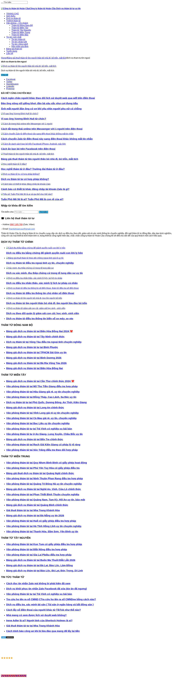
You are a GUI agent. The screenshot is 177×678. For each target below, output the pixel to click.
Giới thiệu (10, 16)
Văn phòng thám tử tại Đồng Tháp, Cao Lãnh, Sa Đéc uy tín (41, 397)
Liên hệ (9, 53)
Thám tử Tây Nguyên (21, 30)
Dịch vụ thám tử (13, 18)
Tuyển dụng (11, 51)
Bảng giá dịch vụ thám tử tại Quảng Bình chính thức (37, 505)
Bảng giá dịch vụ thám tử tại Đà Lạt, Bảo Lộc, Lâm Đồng (39, 565)
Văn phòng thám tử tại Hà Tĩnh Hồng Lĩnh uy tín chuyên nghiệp (43, 526)
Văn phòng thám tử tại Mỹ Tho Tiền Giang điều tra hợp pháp (42, 386)
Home (4, 58)
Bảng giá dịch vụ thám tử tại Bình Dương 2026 (33, 357)
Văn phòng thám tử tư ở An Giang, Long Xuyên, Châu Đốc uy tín (44, 434)
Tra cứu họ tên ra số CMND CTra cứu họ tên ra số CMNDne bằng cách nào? (51, 599)
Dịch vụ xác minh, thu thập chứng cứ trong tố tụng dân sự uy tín (44, 273)
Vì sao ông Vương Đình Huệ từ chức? (23, 118)
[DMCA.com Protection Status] (7, 638)
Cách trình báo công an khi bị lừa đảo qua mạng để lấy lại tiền (43, 631)
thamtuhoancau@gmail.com (22, 229)
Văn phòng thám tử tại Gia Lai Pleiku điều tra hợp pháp (39, 554)
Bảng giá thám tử (14, 49)
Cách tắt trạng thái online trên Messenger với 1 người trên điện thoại (41, 128)
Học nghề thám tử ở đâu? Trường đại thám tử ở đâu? (33, 169)
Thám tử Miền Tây (19, 28)
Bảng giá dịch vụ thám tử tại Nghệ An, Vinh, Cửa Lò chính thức (43, 489)
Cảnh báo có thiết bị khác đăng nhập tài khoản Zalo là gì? (35, 189)
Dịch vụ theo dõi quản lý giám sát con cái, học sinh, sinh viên (42, 313)
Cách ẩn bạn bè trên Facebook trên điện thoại (28, 148)
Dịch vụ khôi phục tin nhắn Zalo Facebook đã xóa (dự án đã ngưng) (46, 588)
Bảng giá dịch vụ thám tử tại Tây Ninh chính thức (35, 336)
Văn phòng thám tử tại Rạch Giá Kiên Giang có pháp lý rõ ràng (43, 444)
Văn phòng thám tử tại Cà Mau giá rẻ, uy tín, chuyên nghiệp (41, 418)
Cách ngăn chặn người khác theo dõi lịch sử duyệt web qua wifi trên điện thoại (48, 98)
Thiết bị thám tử (13, 21)
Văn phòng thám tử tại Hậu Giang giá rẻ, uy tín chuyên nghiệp (43, 391)
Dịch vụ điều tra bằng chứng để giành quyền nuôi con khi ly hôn (44, 253)
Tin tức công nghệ (19, 44)
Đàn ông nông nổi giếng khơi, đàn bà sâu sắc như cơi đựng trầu (39, 103)
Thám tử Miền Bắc (19, 35)
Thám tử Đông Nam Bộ (22, 25)
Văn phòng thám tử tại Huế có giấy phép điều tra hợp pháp (41, 520)
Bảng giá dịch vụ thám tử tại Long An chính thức (35, 407)
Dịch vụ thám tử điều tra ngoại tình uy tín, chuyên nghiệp (40, 263)
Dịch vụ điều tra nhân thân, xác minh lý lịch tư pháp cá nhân (42, 283)
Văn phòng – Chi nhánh (17, 23)
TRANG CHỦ (12, 14)
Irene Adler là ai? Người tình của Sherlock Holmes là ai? (39, 620)
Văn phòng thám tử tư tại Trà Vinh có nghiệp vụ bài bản (39, 428)
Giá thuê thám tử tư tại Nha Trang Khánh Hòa (33, 510)
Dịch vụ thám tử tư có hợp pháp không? (25, 179)
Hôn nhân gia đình (19, 46)
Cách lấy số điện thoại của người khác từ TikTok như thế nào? (43, 609)
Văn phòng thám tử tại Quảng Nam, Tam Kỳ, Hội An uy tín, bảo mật (45, 499)
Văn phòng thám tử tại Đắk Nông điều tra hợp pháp (36, 549)
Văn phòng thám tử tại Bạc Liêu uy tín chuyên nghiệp (38, 423)
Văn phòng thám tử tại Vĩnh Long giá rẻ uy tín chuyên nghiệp (42, 413)
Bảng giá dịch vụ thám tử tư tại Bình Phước (32, 347)
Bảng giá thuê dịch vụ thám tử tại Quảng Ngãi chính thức (40, 473)
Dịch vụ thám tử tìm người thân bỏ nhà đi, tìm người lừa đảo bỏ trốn (46, 303)
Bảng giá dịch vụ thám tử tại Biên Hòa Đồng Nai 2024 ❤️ (39, 331)
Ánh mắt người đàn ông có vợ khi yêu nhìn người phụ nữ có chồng (41, 108)
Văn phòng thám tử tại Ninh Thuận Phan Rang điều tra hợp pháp (44, 478)
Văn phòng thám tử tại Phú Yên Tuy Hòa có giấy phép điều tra (43, 468)
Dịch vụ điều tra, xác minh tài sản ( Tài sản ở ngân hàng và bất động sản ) (50, 604)
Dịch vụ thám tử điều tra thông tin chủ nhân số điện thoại (40, 293)
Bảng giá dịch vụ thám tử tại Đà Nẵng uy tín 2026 (35, 515)
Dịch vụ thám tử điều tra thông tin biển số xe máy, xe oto (39, 318)
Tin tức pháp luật (19, 42)
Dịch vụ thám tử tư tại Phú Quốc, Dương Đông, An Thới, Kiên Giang (46, 402)
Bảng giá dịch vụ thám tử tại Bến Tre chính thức (34, 439)
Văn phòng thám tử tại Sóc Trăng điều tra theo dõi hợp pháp (42, 450)
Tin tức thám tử (18, 39)
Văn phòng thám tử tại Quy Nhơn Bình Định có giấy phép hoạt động (46, 462)
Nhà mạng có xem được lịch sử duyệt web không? (36, 615)
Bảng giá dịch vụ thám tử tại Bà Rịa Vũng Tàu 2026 (36, 363)
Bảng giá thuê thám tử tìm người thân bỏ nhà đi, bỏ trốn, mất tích (36, 58)
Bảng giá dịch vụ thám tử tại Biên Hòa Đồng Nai (34, 368)
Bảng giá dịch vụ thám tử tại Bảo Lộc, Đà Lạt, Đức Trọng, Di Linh (44, 570)
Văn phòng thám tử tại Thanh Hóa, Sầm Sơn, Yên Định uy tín (42, 531)
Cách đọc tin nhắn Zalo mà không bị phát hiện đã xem (38, 583)
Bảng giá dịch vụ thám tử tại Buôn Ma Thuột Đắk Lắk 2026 (40, 560)
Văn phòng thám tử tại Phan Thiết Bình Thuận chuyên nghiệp (42, 494)
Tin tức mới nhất (13, 37)
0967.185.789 (16, 224)
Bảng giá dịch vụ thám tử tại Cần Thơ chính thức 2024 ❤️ (40, 381)
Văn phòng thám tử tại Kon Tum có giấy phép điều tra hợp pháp (44, 544)
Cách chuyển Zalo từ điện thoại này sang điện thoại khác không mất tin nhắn (47, 138)
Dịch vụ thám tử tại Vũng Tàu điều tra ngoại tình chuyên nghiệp (44, 342)
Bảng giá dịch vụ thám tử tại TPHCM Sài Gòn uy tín (36, 352)
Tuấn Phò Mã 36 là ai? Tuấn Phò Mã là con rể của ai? (32, 199)
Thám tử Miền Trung (20, 32)
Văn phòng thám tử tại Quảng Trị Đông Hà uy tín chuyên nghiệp (44, 483)
